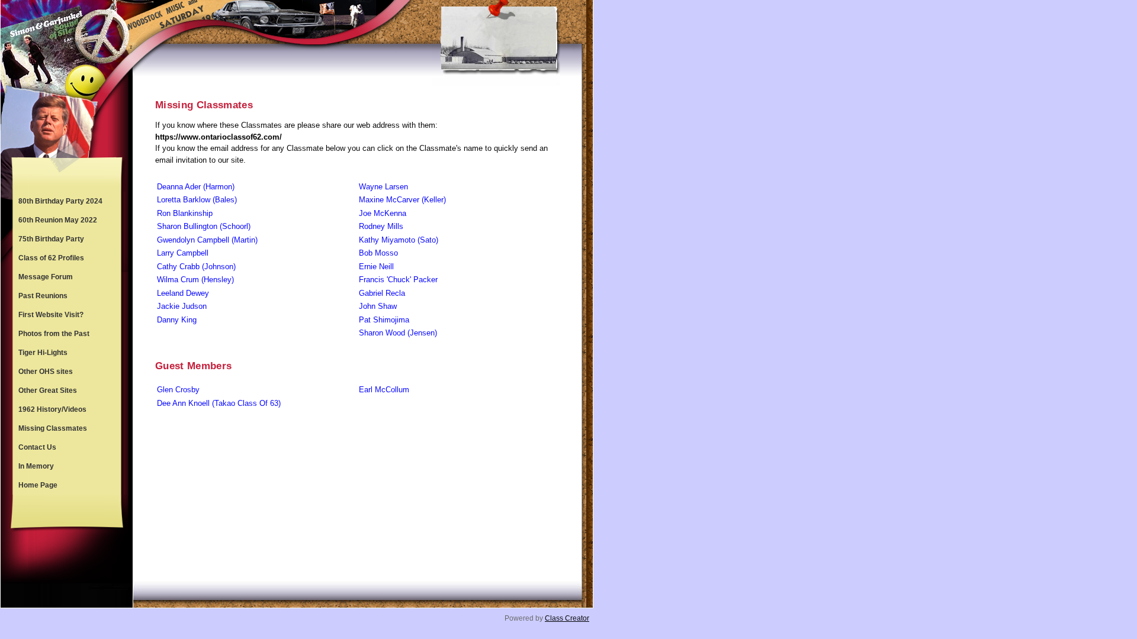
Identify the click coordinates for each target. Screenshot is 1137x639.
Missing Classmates (52, 428)
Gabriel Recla (382, 293)
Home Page (37, 485)
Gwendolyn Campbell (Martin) (207, 239)
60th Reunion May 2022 (57, 220)
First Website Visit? (50, 315)
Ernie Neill (376, 266)
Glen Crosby (178, 389)
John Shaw (378, 306)
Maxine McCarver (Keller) (402, 199)
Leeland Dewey (183, 293)
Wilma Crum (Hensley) (195, 279)
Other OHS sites (45, 371)
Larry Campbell (182, 252)
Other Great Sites (47, 390)
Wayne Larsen (383, 186)
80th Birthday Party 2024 (60, 201)
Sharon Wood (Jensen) (398, 332)
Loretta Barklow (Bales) (197, 199)
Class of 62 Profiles (51, 258)
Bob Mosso (378, 252)
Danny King (177, 319)
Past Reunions (43, 296)
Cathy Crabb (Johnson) (196, 266)
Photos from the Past (53, 334)
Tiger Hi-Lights (43, 352)
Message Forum (45, 277)
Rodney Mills (381, 226)
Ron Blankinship (185, 213)
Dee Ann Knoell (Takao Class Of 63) (219, 403)
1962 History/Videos (52, 409)
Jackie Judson (182, 306)
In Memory (36, 466)
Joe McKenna (382, 213)
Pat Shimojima (384, 319)
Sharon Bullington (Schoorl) (203, 226)
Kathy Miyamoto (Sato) (398, 239)
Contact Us (37, 447)
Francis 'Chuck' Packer (398, 279)
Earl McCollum (384, 389)
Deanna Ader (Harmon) (196, 186)
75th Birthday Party (51, 239)
